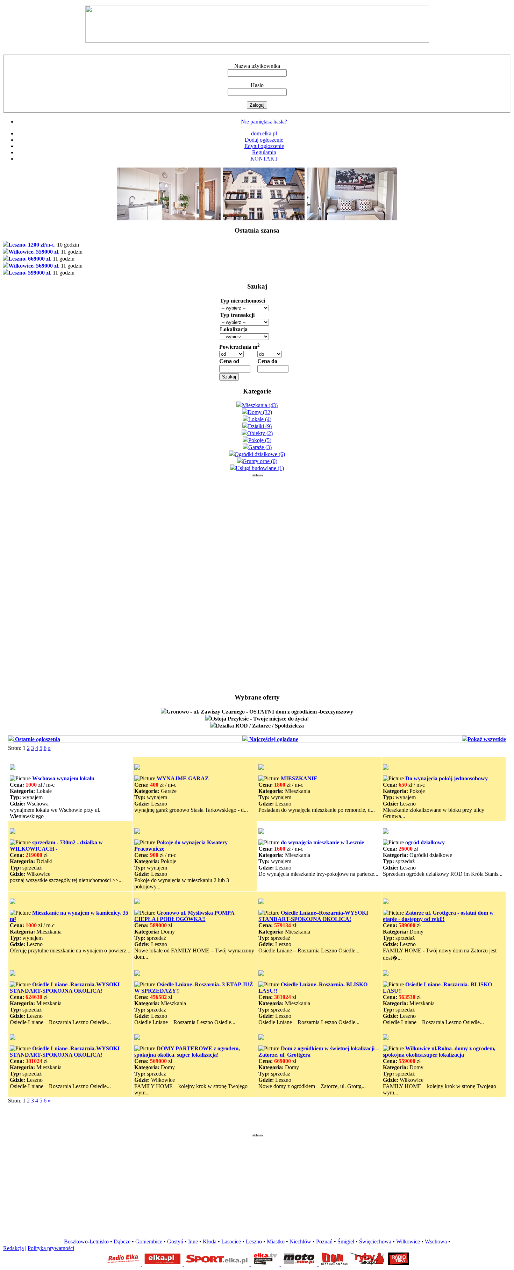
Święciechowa (375, 1241)
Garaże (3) (260, 447)
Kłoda (209, 1241)
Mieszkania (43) (260, 405)
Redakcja (13, 1248)
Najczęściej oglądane (273, 739)
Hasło (257, 85)
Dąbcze (122, 1241)
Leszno (254, 1241)
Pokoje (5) (259, 440)
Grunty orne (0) (260, 461)
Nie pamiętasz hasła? (264, 122)
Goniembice (148, 1241)
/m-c (43, 245)
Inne (193, 1241)
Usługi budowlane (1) (260, 468)
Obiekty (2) (260, 433)
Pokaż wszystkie (486, 739)
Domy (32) (260, 412)
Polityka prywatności (51, 1248)
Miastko (276, 1241)
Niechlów (300, 1241)
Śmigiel (345, 1241)
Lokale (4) (259, 419)
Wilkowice (408, 1241)
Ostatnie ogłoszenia (37, 739)
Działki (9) (260, 426)
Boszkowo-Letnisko (86, 1241)
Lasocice (231, 1241)
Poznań (324, 1241)
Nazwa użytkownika (257, 66)
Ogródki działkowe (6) (260, 454)
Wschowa (436, 1241)
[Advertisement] (257, 582)
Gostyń (175, 1241)
